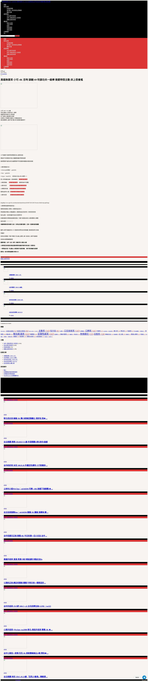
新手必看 (6, 6)
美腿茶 (128, 334)
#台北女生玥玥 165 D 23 (15, 312)
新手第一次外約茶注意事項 (14, 10)
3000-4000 (9, 30)
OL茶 (36, 331)
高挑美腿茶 (40, 336)
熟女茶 (77, 334)
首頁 (5, 4)
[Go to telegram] (144, 677)
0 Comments (4, 74)
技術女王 (142, 331)
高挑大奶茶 (31, 336)
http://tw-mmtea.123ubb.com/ (17, 191)
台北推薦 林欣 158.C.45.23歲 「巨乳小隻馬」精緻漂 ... (26, 677)
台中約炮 (105, 331)
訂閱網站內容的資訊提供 (10, 372)
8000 (8, 25)
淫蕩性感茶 (45, 334)
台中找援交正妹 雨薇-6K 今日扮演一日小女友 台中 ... (25, 536)
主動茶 (44, 331)
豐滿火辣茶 (135, 334)
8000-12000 (10, 23)
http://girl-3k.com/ (13, 182)
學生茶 (124, 331)
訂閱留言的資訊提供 (9, 373)
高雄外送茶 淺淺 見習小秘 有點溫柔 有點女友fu (23, 559)
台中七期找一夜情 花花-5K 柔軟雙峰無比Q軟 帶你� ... (26, 653)
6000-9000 (9, 27)
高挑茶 (47, 336)
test (4, 33)
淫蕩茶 (57, 334)
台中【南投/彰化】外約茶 (14, 17)
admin (12, 278)
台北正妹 (110, 331)
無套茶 (72, 334)
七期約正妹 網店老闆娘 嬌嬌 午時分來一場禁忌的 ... (25, 583)
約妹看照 (116, 334)
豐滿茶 (143, 334)
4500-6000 (9, 28)
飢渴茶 (23, 336)
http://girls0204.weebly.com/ (17, 194)
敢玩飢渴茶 (21, 334)
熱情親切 (87, 334)
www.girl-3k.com (23, 179)
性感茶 (130, 331)
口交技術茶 (72, 331)
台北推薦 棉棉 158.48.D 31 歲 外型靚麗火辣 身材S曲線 (26, 442)
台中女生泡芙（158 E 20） (16, 300)
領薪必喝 (10, 336)
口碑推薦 (6, 31)
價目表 (5, 21)
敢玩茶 (9, 334)
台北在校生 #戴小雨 (9, 363)
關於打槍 (9, 12)
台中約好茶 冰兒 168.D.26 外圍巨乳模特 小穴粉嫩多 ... (26, 465)
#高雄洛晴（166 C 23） (15, 275)
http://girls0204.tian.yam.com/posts (18, 185)
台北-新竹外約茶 (11, 16)
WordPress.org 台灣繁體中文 (11, 375)
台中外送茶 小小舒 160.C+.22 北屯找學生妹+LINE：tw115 (27, 606)
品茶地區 (6, 14)
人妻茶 (62, 331)
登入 (5, 370)
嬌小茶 (117, 331)
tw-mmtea (18, 680)
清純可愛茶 (64, 334)
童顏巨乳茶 (109, 334)
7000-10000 (10, 24)
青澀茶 (6, 336)
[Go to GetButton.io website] (144, 680)
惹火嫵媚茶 (137, 331)
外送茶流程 (10, 8)
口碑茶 (90, 331)
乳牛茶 (54, 331)
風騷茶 (16, 336)
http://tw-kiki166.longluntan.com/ (18, 188)
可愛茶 (100, 331)
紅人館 (122, 334)
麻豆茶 (51, 336)
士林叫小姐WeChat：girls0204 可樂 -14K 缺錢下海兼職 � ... (28, 489)
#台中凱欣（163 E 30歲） (16, 287)
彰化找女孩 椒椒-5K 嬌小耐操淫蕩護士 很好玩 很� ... (25, 418)
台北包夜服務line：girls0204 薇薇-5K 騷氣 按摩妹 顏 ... (26, 512)
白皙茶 (99, 334)
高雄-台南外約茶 (11, 19)
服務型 (33, 334)
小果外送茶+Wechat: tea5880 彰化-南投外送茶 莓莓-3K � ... (28, 630)
